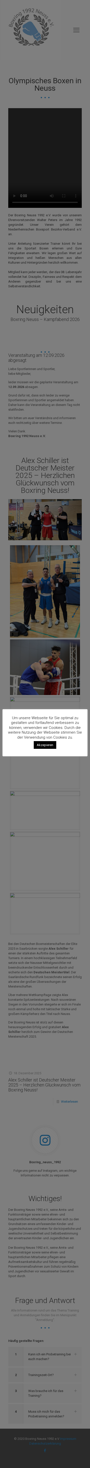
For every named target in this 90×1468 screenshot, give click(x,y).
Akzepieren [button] (45, 745)
